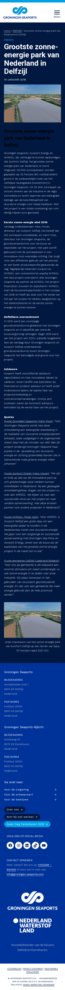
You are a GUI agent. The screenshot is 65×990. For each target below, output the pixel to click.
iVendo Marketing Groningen (38, 985)
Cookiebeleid (14, 969)
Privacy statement (33, 969)
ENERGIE (9, 40)
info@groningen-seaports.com (25, 874)
